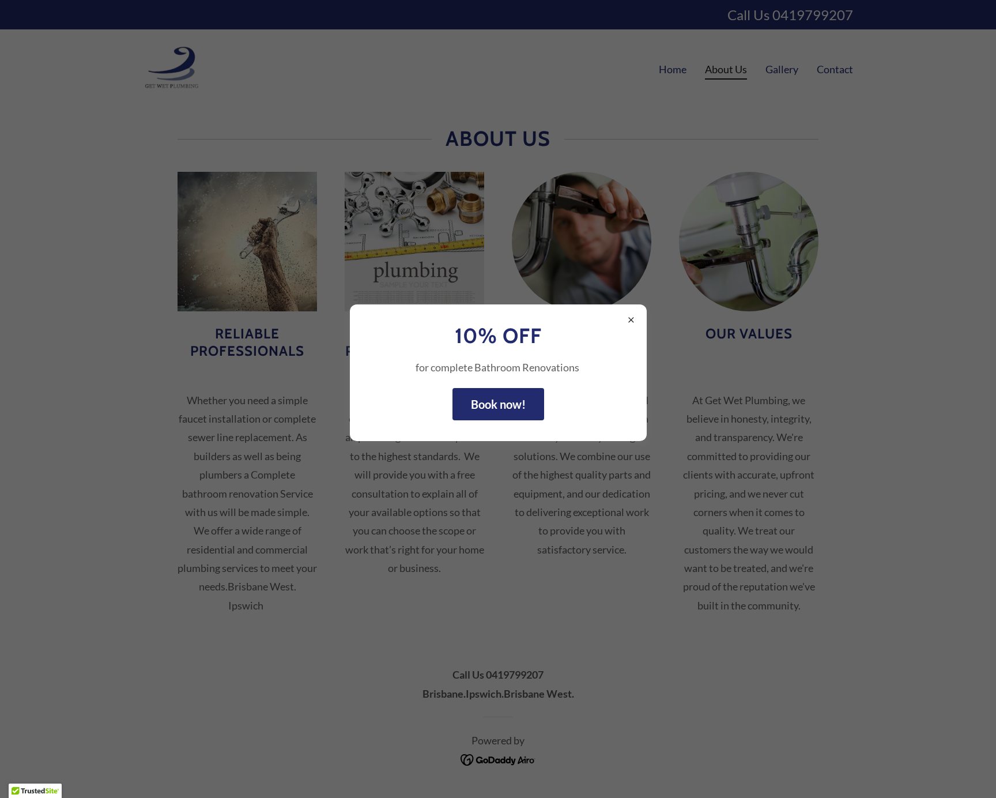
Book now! (498, 404)
